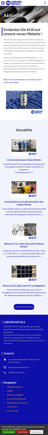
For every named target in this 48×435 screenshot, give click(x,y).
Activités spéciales (16, 399)
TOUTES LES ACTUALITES (24, 307)
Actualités (12, 411)
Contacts (12, 407)
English (11, 7)
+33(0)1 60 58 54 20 (16, 372)
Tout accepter (8, 432)
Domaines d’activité (17, 403)
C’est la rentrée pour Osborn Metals (24, 160)
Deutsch (18, 7)
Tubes (10, 391)
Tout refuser (23, 432)
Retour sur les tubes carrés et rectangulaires (24, 285)
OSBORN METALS (14, 387)
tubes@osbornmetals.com (18, 367)
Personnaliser (36, 432)
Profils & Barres (15, 395)
